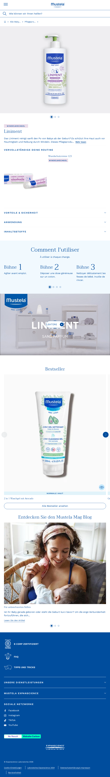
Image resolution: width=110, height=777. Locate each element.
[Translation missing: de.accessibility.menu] (6, 4)
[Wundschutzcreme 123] (25, 180)
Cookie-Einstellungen (13, 768)
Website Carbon (31, 736)
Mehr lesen (80, 142)
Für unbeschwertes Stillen (17, 607)
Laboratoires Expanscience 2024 (41, 768)
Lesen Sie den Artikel (14, 620)
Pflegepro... (30, 22)
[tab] (51, 117)
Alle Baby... (15, 22)
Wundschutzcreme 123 (60, 156)
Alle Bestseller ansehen (55, 506)
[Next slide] (106, 435)
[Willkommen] (5, 22)
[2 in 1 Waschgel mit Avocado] (55, 434)
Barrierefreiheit (14, 773)
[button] (55, 213)
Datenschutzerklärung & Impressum (75, 768)
